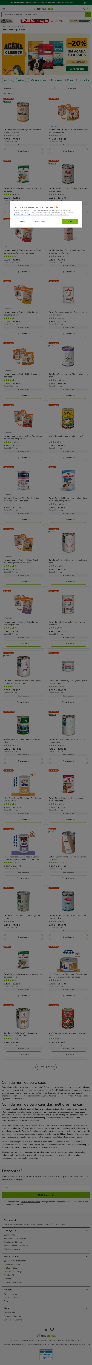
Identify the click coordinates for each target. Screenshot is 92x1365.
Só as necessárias (39, 221)
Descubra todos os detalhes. (23, 215)
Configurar (21, 221)
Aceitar (70, 221)
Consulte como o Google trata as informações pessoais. (51, 215)
